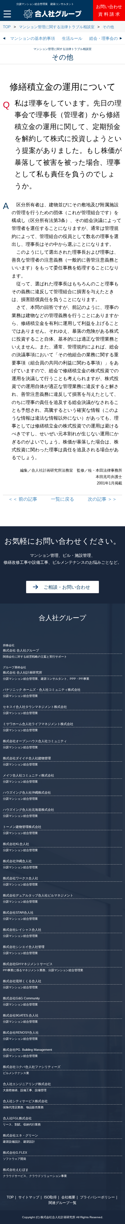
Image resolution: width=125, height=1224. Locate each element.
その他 (108, 27)
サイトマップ (28, 1197)
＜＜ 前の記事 (22, 499)
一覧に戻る (62, 499)
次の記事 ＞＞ (102, 499)
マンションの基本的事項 (32, 38)
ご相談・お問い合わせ (67, 587)
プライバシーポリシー (97, 1197)
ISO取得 (50, 1197)
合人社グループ (62, 618)
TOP (7, 27)
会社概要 (68, 1197)
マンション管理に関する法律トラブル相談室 (56, 27)
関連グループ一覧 (62, 1203)
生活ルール (72, 38)
